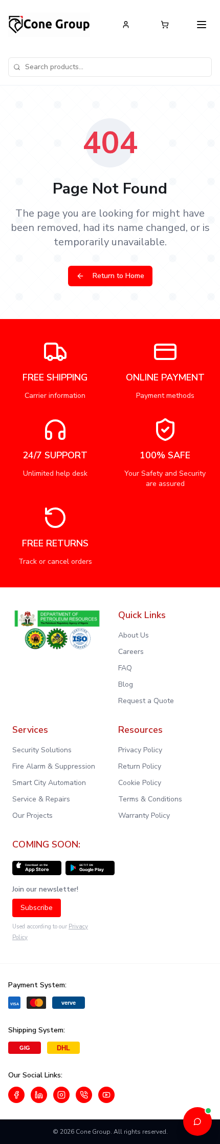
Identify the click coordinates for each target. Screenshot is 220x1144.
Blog (125, 684)
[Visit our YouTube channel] (106, 1095)
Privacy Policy (140, 750)
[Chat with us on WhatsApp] (84, 1095)
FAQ (125, 668)
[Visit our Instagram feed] (61, 1095)
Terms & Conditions (150, 799)
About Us (133, 635)
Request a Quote (146, 701)
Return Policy (139, 766)
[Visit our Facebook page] (16, 1095)
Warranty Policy (144, 815)
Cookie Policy (139, 783)
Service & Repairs (41, 799)
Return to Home (118, 276)
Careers (131, 651)
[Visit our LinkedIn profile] (39, 1095)
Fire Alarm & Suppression (53, 766)
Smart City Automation (49, 783)
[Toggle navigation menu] (201, 24)
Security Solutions (42, 750)
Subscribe (36, 908)
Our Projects (32, 815)
